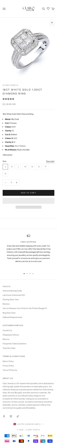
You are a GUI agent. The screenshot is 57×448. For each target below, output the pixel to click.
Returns (6, 339)
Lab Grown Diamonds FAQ (14, 295)
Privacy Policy (8, 365)
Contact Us (7, 330)
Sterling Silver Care (11, 299)
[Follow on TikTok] (17, 416)
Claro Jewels (10, 85)
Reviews (6, 304)
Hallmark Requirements (12, 317)
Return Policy (8, 361)
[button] (8, 99)
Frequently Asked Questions (14, 343)
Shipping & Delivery (11, 335)
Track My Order (9, 348)
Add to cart (28, 193)
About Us (6, 286)
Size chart (50, 161)
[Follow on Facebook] (4, 416)
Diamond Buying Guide (12, 291)
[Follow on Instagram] (11, 416)
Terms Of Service (10, 370)
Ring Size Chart (9, 313)
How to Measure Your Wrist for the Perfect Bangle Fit (25, 308)
